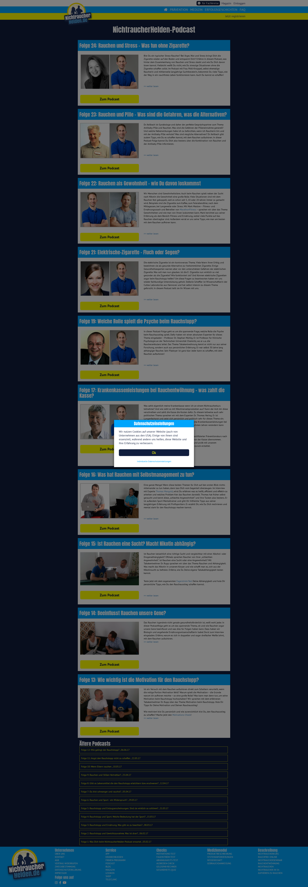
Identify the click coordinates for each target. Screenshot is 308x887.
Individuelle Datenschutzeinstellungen (154, 461)
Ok (154, 452)
